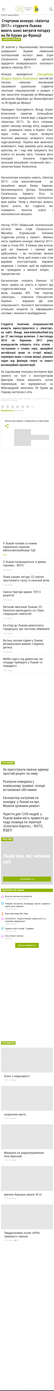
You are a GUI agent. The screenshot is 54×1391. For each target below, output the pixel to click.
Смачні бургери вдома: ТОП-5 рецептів (22, 593)
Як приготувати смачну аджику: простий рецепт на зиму (26, 771)
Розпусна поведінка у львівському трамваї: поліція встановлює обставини (24, 785)
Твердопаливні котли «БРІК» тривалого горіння (22, 1234)
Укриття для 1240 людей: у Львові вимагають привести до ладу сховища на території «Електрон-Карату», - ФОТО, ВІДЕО (25, 822)
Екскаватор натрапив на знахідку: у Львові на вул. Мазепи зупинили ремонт (21, 802)
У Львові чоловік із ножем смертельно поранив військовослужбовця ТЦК (20, 547)
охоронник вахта (15, 1114)
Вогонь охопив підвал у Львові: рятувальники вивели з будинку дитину (23, 644)
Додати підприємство (27, 945)
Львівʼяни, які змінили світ (26, 859)
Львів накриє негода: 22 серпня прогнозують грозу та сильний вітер (26, 578)
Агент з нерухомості (17, 1076)
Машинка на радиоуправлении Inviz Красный (24, 1154)
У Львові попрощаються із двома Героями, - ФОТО (24, 563)
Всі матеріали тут (27, 879)
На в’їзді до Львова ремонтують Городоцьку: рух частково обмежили (26, 627)
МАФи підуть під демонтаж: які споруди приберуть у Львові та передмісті (23, 662)
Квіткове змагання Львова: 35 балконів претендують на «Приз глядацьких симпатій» (23, 610)
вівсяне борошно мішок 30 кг (23, 1194)
